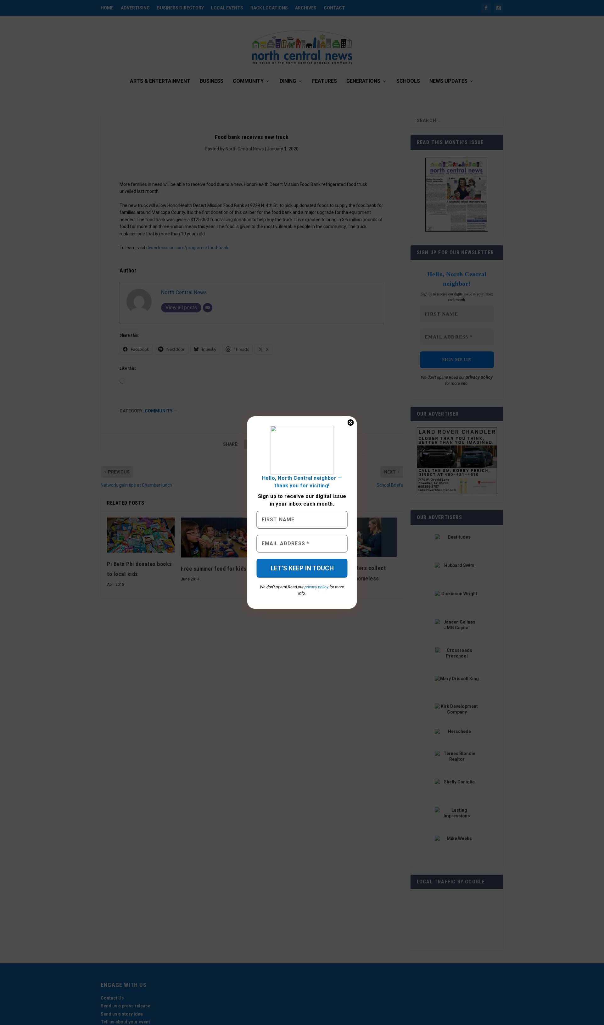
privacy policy (316, 587)
